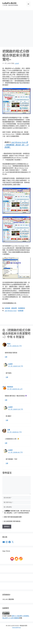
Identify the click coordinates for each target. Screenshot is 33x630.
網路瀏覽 (14, 308)
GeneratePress (16, 627)
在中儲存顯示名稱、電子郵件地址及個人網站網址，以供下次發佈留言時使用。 (17, 512)
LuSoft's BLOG (9, 3)
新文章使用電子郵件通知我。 (13, 521)
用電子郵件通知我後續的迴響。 (13, 517)
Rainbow (10, 386)
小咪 (8, 430)
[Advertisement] (16, 27)
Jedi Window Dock (10, 311)
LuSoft (10, 364)
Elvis (8, 343)
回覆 (6, 357)
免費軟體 (7, 308)
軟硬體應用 (21, 308)
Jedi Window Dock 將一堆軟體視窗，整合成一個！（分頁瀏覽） (16, 144)
